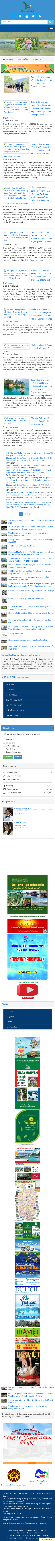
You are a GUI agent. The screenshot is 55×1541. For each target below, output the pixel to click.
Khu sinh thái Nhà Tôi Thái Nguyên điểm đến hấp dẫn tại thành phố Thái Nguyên (30, 608)
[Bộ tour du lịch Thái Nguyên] (27, 1230)
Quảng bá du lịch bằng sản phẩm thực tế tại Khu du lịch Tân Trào (41, 80)
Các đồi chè (10, 742)
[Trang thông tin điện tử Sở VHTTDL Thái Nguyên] (27, 1323)
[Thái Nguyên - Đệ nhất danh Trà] (27, 1126)
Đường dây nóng (20, 822)
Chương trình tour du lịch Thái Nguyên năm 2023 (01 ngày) (31, 590)
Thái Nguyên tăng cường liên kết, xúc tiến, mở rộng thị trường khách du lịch (29, 534)
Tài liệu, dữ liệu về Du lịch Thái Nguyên (24, 1535)
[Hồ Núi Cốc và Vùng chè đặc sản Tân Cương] (27, 1346)
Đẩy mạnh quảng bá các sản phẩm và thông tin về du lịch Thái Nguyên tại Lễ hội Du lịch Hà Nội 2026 (30, 528)
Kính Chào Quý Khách (48, 1463)
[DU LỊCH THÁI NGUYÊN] (27, 894)
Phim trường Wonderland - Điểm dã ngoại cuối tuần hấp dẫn (29, 621)
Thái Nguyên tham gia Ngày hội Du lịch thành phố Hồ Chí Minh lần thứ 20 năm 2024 (30, 578)
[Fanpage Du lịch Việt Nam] (27, 1306)
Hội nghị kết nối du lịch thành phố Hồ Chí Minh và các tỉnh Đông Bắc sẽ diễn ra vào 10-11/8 (28, 471)
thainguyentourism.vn (22, 808)
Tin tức (5, 1004)
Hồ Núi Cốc (10, 739)
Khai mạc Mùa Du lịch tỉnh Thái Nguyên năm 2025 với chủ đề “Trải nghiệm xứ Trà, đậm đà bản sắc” (31, 553)
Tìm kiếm (44, 1530)
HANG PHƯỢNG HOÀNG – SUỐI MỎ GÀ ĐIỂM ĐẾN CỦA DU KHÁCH (31, 647)
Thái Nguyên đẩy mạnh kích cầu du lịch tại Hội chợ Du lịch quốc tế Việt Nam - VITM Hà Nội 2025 (31, 559)
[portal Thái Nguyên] (27, 1340)
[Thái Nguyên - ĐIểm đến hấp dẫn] (27, 1083)
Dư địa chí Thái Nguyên (35, 1537)
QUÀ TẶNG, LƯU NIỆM (15, 710)
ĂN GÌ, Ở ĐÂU (11, 695)
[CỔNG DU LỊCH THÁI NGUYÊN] (27, 6)
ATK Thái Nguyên (12, 746)
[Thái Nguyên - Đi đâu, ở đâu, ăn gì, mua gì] (27, 1047)
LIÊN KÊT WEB (12, 715)
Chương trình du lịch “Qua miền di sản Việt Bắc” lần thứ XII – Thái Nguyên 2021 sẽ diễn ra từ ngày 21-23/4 (29, 459)
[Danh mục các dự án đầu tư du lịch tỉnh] (27, 1152)
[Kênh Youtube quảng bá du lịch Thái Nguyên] (27, 990)
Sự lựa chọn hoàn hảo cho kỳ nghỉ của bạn (7, 1463)
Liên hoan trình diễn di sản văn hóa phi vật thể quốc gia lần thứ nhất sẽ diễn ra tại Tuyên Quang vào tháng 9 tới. (29, 496)
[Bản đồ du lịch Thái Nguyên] (27, 1200)
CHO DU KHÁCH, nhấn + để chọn (15, 677)
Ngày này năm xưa (16, 1537)
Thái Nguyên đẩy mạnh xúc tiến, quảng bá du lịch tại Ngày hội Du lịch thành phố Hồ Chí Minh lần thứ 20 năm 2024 (31, 585)
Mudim (44, 1539)
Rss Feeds (20, 1532)
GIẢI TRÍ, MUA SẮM (14, 700)
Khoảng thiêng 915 (15, 633)
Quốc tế (9, 1021)
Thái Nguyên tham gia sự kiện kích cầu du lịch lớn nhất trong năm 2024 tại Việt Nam (29, 572)
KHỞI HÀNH (10, 689)
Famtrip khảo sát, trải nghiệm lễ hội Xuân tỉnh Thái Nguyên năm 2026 (31, 540)
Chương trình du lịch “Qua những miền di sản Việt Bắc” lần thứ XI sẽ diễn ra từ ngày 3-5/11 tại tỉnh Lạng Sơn (28, 486)
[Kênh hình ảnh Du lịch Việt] (27, 1260)
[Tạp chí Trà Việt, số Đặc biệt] (27, 1367)
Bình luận (37, 1532)
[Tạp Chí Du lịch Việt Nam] (27, 1290)
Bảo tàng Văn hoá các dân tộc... (13, 1485)
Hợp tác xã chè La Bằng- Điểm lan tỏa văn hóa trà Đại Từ (30, 613)
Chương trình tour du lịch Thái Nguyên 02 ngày (26, 598)
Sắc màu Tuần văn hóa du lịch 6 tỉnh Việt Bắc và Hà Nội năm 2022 (41, 421)
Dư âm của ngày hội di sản (16, 475)
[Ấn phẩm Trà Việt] (27, 1332)
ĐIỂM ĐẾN (10, 684)
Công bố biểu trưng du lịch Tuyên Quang (21, 492)
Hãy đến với (40, 1463)
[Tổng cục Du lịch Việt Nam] (27, 1278)
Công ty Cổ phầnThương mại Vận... (41, 1482)
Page (29, 1532)
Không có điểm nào (13, 752)
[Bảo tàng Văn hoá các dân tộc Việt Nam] (14, 1475)
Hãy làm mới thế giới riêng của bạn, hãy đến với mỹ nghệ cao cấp (23, 1463)
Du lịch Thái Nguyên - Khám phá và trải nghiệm (21, 655)
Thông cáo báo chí (13, 1027)
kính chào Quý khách (15, 1463)
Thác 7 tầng (10, 749)
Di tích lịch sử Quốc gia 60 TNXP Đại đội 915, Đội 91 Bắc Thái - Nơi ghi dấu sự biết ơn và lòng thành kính (30, 627)
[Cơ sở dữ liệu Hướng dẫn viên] (27, 1245)
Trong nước (10, 1016)
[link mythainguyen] (27, 956)
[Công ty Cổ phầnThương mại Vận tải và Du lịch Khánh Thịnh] (41, 1474)
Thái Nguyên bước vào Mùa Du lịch (22, 546)
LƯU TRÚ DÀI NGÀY (14, 705)
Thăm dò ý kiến (31, 1530)
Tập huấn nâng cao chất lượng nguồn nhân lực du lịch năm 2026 (31, 521)
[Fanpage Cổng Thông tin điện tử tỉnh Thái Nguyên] (27, 923)
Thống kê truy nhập (15, 1530)
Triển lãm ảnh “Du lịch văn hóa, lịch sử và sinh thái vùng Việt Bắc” (29, 454)
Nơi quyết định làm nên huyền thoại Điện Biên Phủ (27, 640)
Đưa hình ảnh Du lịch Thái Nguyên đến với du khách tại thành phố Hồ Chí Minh (29, 566)
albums (45, 1535)
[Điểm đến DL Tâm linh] (27, 1170)
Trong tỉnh (9, 1011)
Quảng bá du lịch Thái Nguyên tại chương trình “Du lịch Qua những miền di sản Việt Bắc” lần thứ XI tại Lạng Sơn (29, 478)
